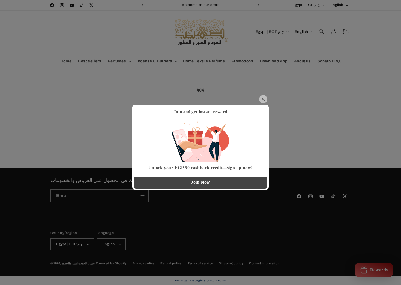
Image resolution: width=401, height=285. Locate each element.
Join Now (200, 182)
